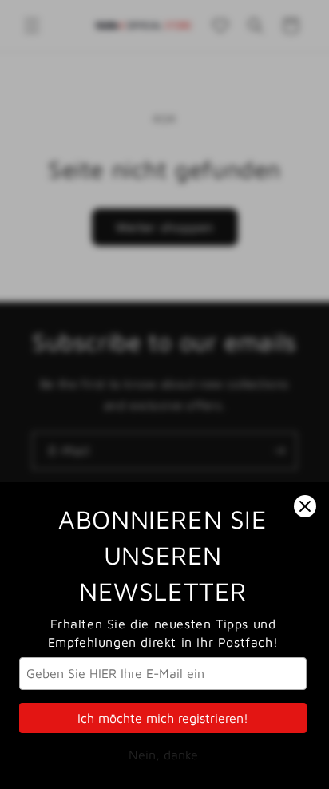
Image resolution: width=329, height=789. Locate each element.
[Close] (305, 506)
